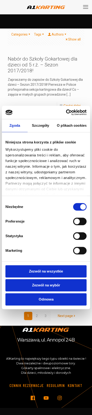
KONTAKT (75, 385)
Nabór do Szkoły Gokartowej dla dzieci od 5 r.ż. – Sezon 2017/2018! (42, 64)
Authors (58, 34)
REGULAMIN (56, 385)
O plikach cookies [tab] (72, 125)
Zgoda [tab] (14, 125)
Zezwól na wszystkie (46, 271)
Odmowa (46, 299)
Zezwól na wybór (46, 285)
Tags (37, 34)
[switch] (80, 221)
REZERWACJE (33, 385)
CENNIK (15, 385)
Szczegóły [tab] (40, 125)
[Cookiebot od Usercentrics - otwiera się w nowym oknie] (66, 112)
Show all (74, 39)
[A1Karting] (46, 7)
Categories (19, 34)
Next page (65, 316)
